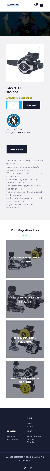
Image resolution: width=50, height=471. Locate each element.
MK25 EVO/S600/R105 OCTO (25, 378)
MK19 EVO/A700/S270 (25, 338)
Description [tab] (16, 149)
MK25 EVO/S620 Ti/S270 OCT (25, 257)
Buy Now (32, 105)
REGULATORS (23, 132)
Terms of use (34, 436)
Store (30, 426)
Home (30, 423)
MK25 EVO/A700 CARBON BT (25, 298)
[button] (39, 48)
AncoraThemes (14, 457)
